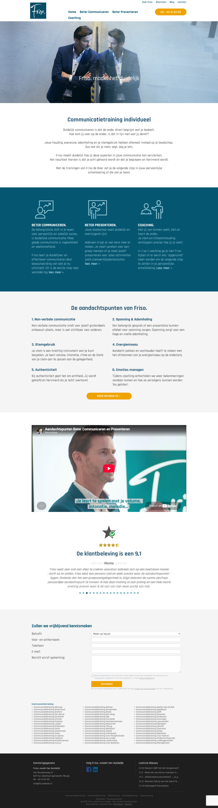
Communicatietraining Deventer (150, 714)
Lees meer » (164, 268)
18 (138, 593)
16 (131, 593)
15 (128, 593)
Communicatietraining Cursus (47, 743)
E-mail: (36, 652)
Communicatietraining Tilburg (98, 726)
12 (117, 593)
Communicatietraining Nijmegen (151, 724)
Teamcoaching (146, 795)
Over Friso (147, 2)
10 (111, 593)
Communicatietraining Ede (97, 716)
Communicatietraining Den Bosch (49, 714)
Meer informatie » (109, 396)
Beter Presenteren (125, 12)
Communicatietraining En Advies (49, 736)
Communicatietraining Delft (148, 712)
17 (134, 593)
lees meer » (56, 272)
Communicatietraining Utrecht (150, 726)
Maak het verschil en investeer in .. (161, 772)
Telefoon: (38, 646)
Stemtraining (114, 795)
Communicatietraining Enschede (100, 719)
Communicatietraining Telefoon (48, 738)
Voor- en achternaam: (46, 640)
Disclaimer (100, 799)
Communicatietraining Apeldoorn (151, 709)
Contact (182, 2)
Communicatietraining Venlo (47, 728)
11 (114, 593)
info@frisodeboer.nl (42, 783)
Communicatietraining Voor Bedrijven (102, 743)
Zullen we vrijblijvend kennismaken (62, 626)
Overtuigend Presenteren (157, 785)
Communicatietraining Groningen (151, 719)
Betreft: (37, 634)
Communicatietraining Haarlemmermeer (103, 721)
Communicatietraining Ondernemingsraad (155, 738)
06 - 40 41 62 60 (41, 779)
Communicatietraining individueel (100, 733)
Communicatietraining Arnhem (48, 712)
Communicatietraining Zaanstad (151, 728)
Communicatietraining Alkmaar (48, 707)
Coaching (74, 18)
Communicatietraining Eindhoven (151, 716)
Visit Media (118, 804)
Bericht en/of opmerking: (48, 658)
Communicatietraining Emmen (48, 719)
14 (124, 593)
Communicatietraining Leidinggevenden (154, 740)
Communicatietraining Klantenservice (51, 740)
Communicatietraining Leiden (47, 724)
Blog (172, 2)
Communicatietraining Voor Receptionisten (104, 736)
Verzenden (107, 684)
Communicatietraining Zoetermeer (50, 731)
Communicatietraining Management (152, 743)
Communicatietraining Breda (98, 712)
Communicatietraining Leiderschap (101, 740)
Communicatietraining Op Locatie (100, 738)
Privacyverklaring (114, 799)
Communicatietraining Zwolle (98, 731)
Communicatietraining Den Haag (100, 714)
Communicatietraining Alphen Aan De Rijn (155, 707)
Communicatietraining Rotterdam (49, 726)
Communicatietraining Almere (99, 707)
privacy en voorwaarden (144, 688)
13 (121, 593)
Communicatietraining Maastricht (100, 724)
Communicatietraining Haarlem (48, 721)
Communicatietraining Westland (100, 728)
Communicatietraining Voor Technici (152, 736)
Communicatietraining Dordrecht (49, 716)
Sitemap (128, 804)
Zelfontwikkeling (129, 795)
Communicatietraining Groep (149, 731)
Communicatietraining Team (47, 733)
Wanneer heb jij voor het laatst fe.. (161, 781)
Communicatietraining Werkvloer (151, 733)
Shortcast (161, 2)
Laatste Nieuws (148, 763)
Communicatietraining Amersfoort (49, 709)
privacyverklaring (146, 678)
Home (72, 12)
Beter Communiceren (94, 12)
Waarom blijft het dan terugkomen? (162, 768)
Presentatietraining (96, 795)
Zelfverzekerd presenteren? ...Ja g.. (162, 777)
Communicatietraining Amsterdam (101, 709)
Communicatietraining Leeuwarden (152, 721)
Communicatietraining (75, 795)
